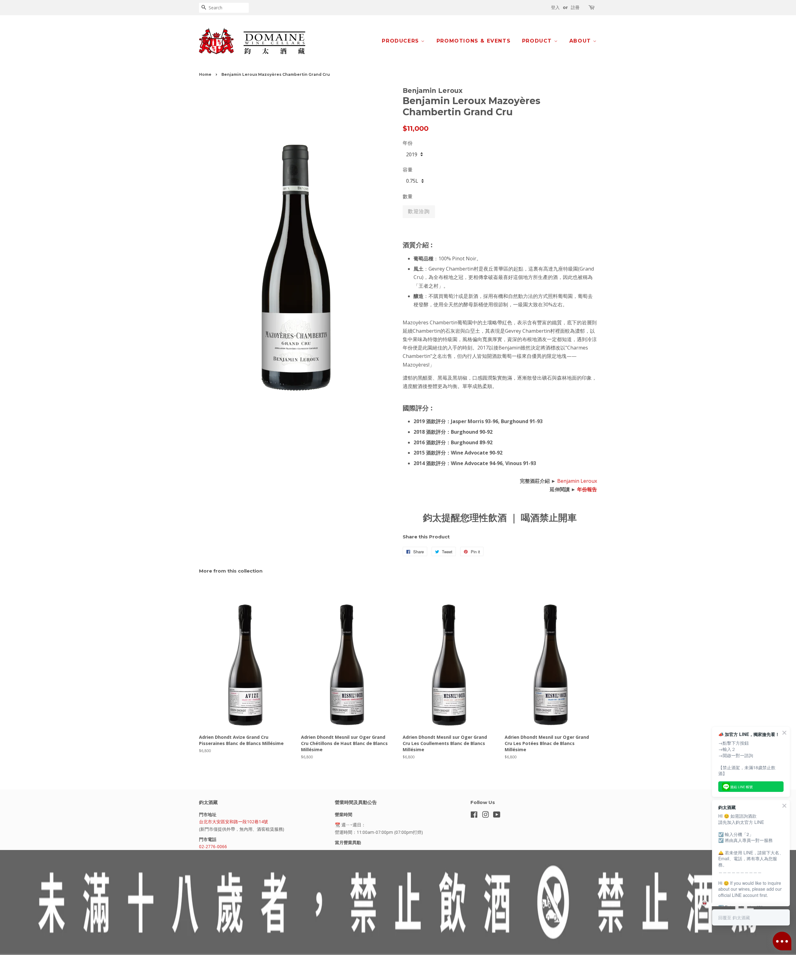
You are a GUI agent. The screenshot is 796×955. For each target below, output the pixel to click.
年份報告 (587, 489)
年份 (408, 142)
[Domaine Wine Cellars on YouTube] (496, 816)
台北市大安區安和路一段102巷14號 (233, 822)
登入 (555, 7)
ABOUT (581, 41)
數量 (408, 196)
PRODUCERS (401, 41)
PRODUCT (538, 41)
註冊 (575, 7)
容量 (408, 169)
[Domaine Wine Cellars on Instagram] (485, 816)
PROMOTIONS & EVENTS (474, 41)
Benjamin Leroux (577, 481)
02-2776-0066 (213, 846)
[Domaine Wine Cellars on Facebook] (474, 816)
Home (205, 74)
